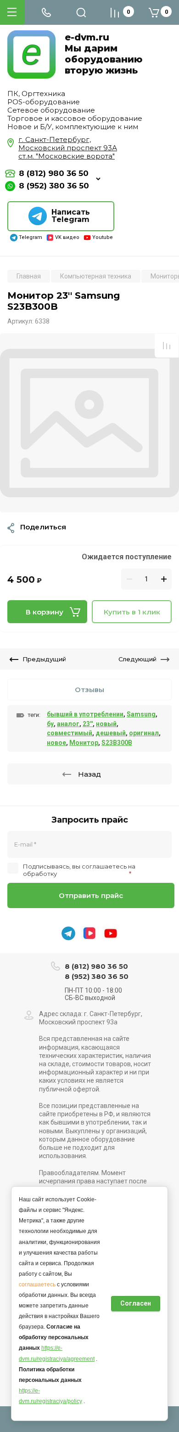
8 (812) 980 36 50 (54, 173)
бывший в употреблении (85, 714)
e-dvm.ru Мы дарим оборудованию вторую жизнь (103, 54)
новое (56, 742)
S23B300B (116, 742)
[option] (89, 422)
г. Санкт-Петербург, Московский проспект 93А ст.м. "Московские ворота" (67, 147)
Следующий (137, 659)
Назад (89, 774)
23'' (88, 723)
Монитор (83, 742)
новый (106, 723)
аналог (68, 723)
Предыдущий (44, 659)
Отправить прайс (91, 895)
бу (50, 723)
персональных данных (93, 873)
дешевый (110, 733)
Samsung (141, 714)
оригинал (144, 733)
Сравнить (167, 346)
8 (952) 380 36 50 (54, 186)
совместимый (69, 733)
